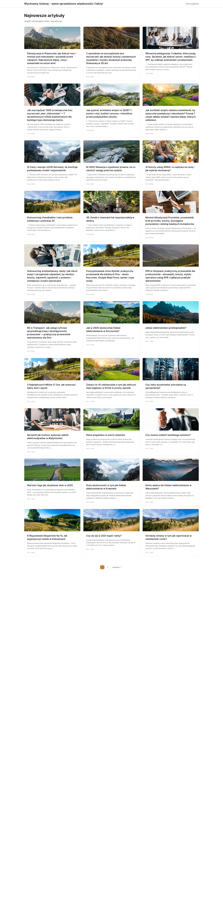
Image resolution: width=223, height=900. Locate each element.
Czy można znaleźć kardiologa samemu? (168, 435)
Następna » (117, 567)
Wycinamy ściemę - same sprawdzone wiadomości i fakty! (63, 3)
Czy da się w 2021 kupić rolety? (104, 535)
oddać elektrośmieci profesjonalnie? (165, 327)
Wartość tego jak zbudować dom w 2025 (50, 485)
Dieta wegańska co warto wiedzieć (105, 435)
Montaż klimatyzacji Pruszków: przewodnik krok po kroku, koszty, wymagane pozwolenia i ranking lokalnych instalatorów (169, 220)
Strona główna (192, 4)
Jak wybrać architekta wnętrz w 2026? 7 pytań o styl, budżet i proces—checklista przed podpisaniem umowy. (109, 113)
